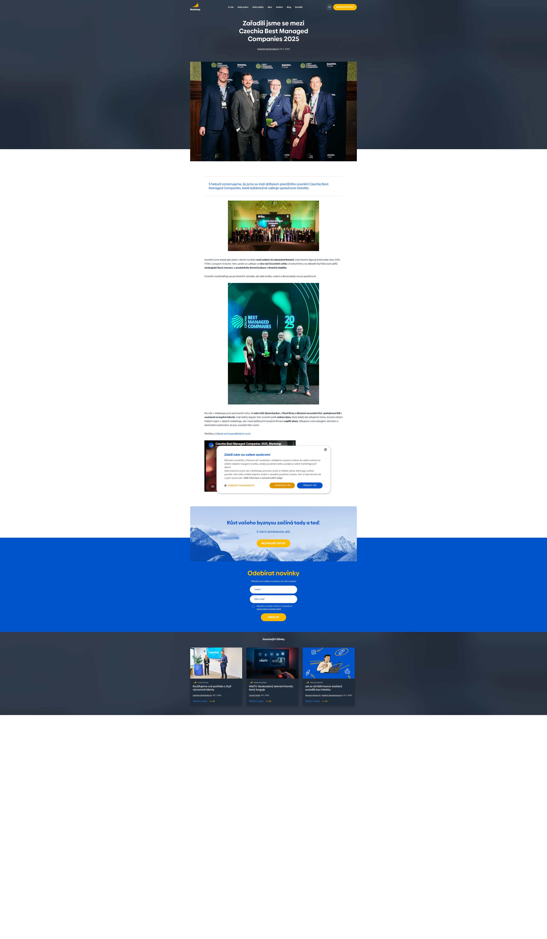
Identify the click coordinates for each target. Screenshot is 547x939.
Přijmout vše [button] (310, 485)
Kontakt (298, 7)
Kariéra (279, 7)
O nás (231, 7)
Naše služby (258, 7)
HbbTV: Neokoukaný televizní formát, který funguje (271, 688)
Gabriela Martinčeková (268, 49)
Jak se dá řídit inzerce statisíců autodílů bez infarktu (323, 688)
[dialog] (273, 469)
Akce (270, 7)
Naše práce (243, 7)
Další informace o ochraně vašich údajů (263, 477)
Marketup (195, 7)
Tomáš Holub (254, 695)
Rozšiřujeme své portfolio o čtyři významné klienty (212, 688)
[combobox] (325, 449)
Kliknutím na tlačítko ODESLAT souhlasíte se (274, 607)
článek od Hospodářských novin (233, 433)
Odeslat (273, 617)
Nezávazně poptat (273, 543)
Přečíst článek (200, 701)
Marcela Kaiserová (313, 695)
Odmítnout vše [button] (283, 485)
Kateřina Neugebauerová (332, 695)
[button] (239, 485)
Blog (289, 7)
